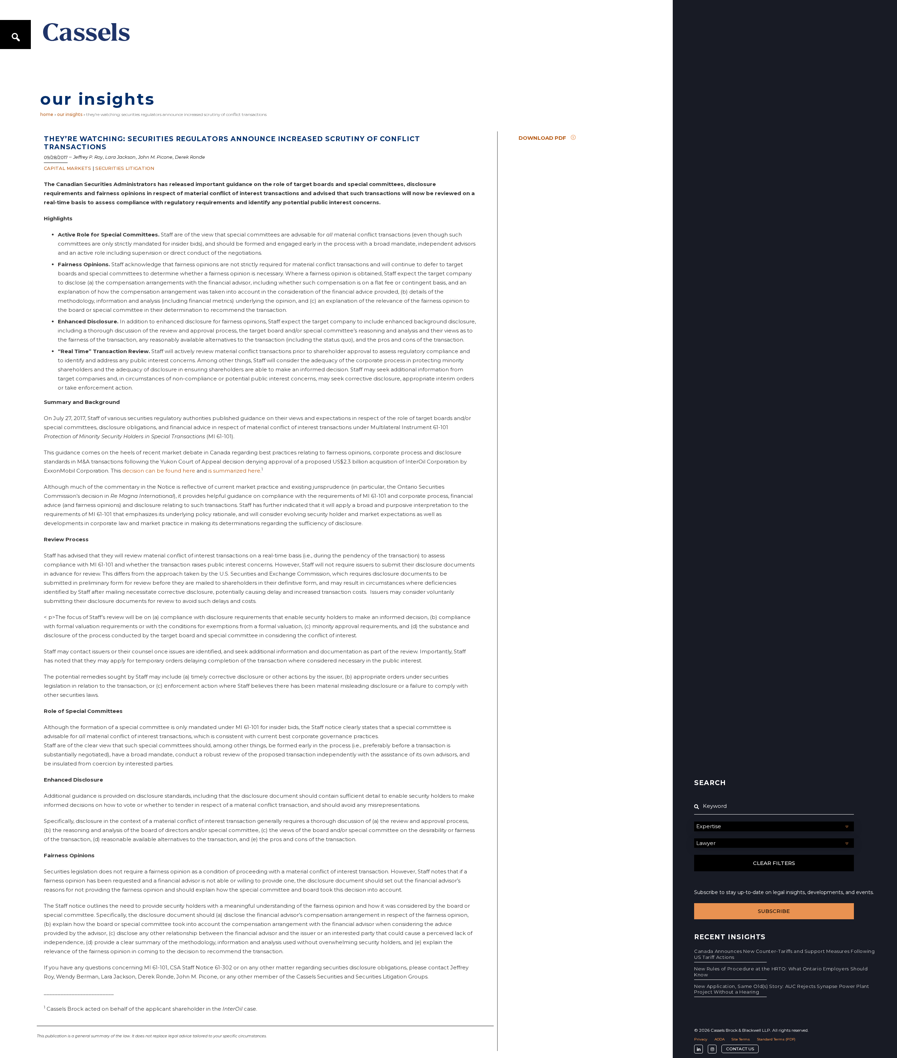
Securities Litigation (124, 168)
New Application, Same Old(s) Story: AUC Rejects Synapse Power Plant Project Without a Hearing (781, 989)
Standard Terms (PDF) (776, 1039)
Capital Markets (67, 168)
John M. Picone (155, 157)
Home (46, 114)
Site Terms (740, 1039)
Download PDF (542, 137)
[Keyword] (774, 806)
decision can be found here (158, 470)
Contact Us (740, 1048)
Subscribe (774, 911)
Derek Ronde (190, 157)
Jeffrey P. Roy (88, 157)
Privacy (700, 1039)
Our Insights (69, 114)
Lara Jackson (120, 157)
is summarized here (234, 470)
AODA (719, 1039)
